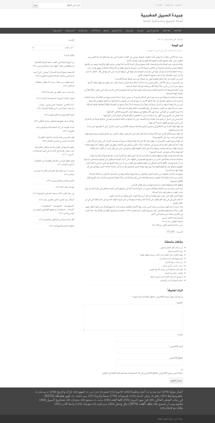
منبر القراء (99, 404)
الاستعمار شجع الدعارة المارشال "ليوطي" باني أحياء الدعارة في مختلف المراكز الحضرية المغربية (53, 74)
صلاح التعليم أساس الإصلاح (171, 280)
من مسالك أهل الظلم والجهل (172, 248)
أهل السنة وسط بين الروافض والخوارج (59, 219)
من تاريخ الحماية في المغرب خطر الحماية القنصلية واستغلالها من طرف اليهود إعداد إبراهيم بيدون (54, 64)
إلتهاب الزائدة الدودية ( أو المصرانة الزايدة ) (57, 98)
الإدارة (170, 50)
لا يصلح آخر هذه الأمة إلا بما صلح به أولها (166, 277)
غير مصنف (57, 396)
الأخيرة (116, 392)
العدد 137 (170, 231)
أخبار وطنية (70, 30)
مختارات (73, 400)
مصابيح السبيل (153, 30)
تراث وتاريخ (117, 30)
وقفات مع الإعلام (171, 408)
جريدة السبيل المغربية (161, 15)
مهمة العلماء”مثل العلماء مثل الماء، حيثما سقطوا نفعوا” (161, 255)
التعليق (179, 302)
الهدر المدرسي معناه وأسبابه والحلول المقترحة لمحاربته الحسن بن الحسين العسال (56, 139)
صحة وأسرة (83, 30)
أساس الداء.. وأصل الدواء (172, 266)
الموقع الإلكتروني (176, 357)
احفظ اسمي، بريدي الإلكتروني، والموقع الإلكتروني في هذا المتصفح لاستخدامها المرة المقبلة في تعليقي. (142, 373)
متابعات (98, 400)
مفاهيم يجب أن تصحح (168, 404)
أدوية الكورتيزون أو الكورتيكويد (61, 115)
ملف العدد (166, 30)
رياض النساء (139, 396)
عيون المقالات (79, 396)
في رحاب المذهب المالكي (166, 400)
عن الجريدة (169, 5)
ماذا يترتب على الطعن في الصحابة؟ (60, 92)
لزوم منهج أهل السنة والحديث (171, 258)
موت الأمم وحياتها (175, 251)
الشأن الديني (92, 392)
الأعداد (71, 40)
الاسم (180, 334)
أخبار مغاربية (153, 392)
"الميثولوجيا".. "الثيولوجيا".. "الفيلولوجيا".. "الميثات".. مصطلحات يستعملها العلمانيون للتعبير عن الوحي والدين (53, 209)
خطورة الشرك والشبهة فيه (64, 226)
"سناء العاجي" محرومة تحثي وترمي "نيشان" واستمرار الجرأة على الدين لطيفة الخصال (56, 106)
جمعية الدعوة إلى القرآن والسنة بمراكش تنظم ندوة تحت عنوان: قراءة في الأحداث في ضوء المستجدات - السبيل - (53, 150)
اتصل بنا (159, 5)
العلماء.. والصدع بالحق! (174, 273)
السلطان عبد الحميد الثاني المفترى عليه (58, 200)
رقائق (155, 396)
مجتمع (106, 30)
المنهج (79, 392)
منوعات (83, 404)
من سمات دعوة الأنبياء (174, 262)
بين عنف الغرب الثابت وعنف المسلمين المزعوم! (55, 193)
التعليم (104, 392)
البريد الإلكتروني (175, 346)
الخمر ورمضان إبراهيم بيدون (62, 181)
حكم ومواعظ (172, 396)
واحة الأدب (95, 30)
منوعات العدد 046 (67, 187)
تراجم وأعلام (42, 392)
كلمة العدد (177, 30)
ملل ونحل (129, 30)
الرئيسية (178, 5)
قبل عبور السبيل (170, 39)
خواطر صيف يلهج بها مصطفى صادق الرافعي (56, 121)
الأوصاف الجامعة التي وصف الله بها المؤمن (166, 269)
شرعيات (140, 30)
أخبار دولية (57, 30)
